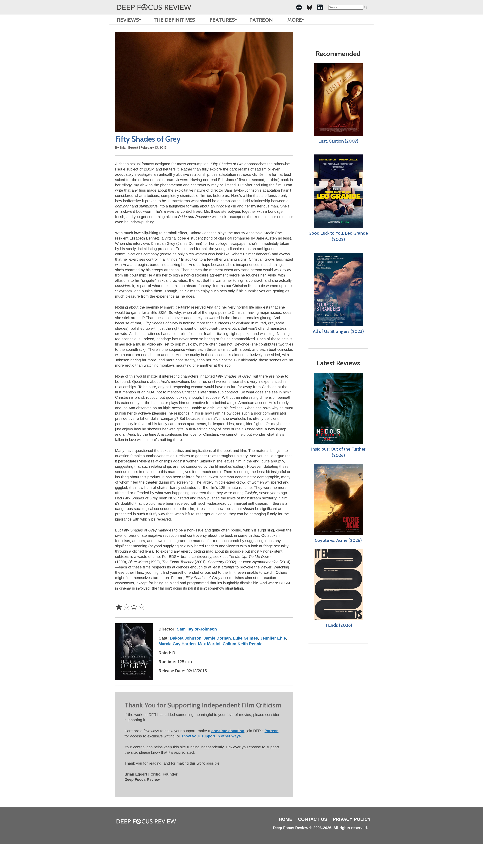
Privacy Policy (352, 819)
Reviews (128, 20)
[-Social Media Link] (299, 7)
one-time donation (227, 731)
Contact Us (312, 819)
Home (285, 819)
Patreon (261, 20)
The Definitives (174, 20)
